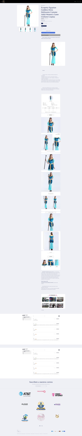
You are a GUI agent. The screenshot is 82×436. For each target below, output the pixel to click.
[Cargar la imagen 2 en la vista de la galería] (25, 29)
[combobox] (44, 316)
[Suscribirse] (46, 386)
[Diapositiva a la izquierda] (17, 29)
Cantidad (42, 27)
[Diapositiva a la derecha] (38, 29)
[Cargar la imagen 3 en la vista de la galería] (30, 29)
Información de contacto (45, 433)
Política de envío (41, 433)
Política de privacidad (33, 433)
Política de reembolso (28, 433)
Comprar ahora (48, 32)
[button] (1, 1)
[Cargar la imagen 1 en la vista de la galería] (21, 29)
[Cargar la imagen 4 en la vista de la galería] (35, 29)
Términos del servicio (37, 433)
